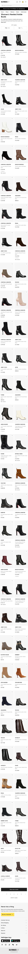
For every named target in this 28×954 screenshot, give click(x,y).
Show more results (14, 889)
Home (2, 12)
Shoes (7, 12)
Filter (6, 28)
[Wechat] (13, 945)
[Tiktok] (9, 945)
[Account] (17, 2)
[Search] (3, 5)
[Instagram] (6, 945)
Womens (12, 12)
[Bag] (22, 2)
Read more (3, 22)
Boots (17, 12)
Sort (20, 28)
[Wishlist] (20, 2)
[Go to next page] (25, 894)
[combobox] (15, 5)
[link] (7, 53)
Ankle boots (23, 12)
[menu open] (25, 2)
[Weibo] (17, 945)
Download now (22, 8)
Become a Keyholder (6, 914)
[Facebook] (2, 945)
